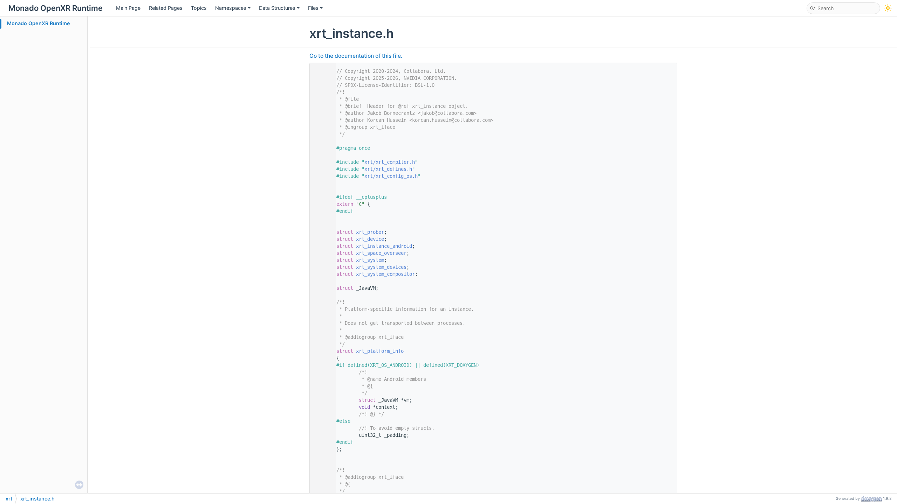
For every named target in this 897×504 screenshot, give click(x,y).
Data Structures (277, 8)
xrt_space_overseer (381, 253)
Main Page (128, 8)
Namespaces (230, 8)
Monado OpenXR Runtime (38, 23)
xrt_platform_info (380, 351)
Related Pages (166, 8)
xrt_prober (370, 232)
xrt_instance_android (384, 246)
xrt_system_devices (381, 267)
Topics (199, 8)
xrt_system (370, 260)
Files (313, 8)
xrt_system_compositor (385, 274)
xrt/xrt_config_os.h (391, 176)
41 (321, 351)
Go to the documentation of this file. (355, 55)
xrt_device (370, 239)
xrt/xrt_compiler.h (389, 162)
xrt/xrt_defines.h (388, 169)
